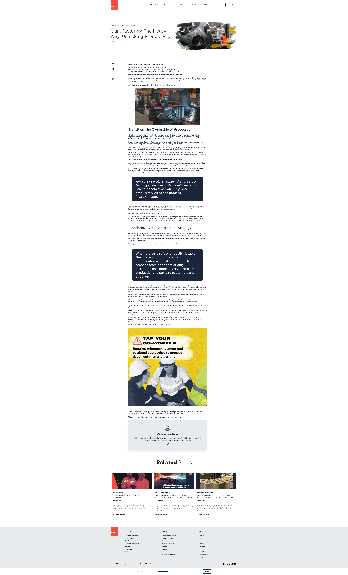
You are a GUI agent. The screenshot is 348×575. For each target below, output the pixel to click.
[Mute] (194, 123)
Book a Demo (231, 5)
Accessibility (139, 564)
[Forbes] (225, 564)
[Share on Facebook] (113, 74)
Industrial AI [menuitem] (165, 546)
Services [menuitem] (164, 549)
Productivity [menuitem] (128, 549)
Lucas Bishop (172, 434)
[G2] (229, 564)
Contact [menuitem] (201, 543)
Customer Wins (117, 26)
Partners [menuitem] (201, 549)
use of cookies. (163, 571)
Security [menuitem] (201, 557)
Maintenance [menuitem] (128, 546)
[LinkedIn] (232, 564)
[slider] (167, 123)
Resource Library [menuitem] (203, 554)
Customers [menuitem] (181, 4)
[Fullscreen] (198, 123)
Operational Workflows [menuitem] (168, 541)
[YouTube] (234, 564)
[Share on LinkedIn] (113, 79)
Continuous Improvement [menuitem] (132, 535)
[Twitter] (168, 444)
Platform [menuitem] (167, 4)
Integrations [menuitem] (165, 552)
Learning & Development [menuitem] (132, 543)
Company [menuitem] (202, 531)
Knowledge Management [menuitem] (169, 535)
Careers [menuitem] (201, 541)
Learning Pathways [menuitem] (167, 538)
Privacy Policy (149, 564)
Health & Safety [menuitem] (129, 538)
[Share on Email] (113, 64)
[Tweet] (113, 69)
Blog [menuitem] (206, 4)
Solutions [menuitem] (153, 4)
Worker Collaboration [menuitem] (168, 543)
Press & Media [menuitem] (203, 552)
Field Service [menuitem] (128, 541)
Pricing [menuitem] (194, 4)
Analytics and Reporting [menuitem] (168, 554)
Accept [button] (207, 571)
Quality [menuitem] (127, 552)
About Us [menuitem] (201, 535)
